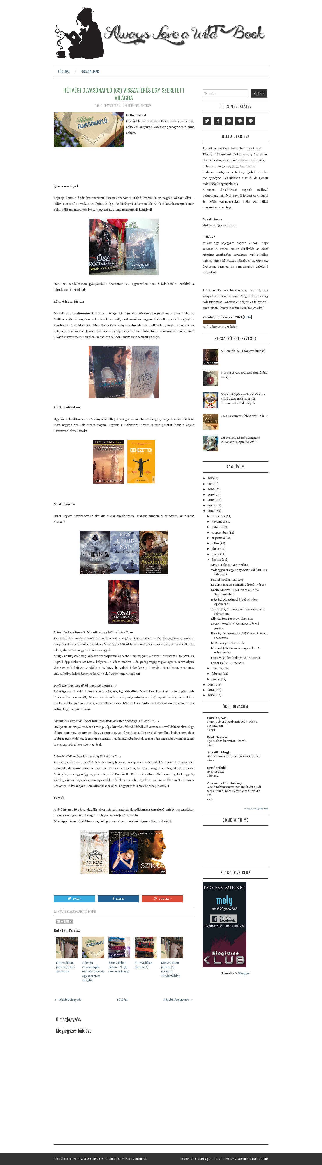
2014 (211, 690)
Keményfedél (216, 768)
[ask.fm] (250, 121)
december (219, 516)
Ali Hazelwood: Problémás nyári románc (234, 756)
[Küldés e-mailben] (58, 921)
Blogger (243, 973)
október (217, 527)
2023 (211, 478)
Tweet (77, 898)
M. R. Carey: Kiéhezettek (227, 643)
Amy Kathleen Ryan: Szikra (229, 565)
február (217, 674)
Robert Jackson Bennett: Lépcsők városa (238, 585)
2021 (211, 484)
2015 (211, 685)
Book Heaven (217, 737)
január (216, 679)
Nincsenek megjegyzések (137, 105)
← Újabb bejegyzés (68, 1000)
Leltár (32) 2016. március (228, 663)
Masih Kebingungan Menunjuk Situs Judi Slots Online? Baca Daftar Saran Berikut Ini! (234, 791)
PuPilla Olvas (216, 718)
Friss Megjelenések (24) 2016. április (236, 658)
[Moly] (229, 121)
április (217, 559)
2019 (211, 494)
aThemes (200, 1159)
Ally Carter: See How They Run (232, 618)
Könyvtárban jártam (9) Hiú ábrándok (65, 967)
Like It (120, 898)
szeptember (220, 532)
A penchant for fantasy (224, 783)
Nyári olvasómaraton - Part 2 (226, 741)
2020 (211, 489)
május (216, 554)
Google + (165, 898)
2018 (211, 500)
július (216, 543)
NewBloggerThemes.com (251, 1159)
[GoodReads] (239, 121)
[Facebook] (218, 121)
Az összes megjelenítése (256, 808)
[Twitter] (207, 121)
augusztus (218, 538)
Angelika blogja (219, 752)
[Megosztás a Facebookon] (70, 921)
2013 (211, 695)
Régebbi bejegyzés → (178, 1000)
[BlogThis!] (62, 921)
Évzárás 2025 (215, 771)
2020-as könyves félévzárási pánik (244, 416)
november (219, 522)
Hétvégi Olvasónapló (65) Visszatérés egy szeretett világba (124, 94)
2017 (211, 505)
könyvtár (90, 911)
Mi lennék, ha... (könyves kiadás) (243, 351)
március (217, 668)
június (216, 549)
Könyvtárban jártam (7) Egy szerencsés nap (118, 967)
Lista (247, 317)
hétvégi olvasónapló (70, 911)
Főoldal (64, 71)
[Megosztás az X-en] (66, 921)
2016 (211, 511)
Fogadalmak (89, 71)
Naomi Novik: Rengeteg (227, 580)
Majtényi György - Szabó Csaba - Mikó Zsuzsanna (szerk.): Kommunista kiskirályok (243, 398)
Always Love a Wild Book (98, 1159)
